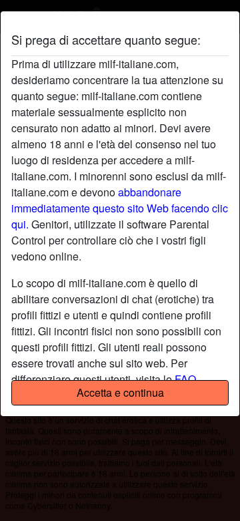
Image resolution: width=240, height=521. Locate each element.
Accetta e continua (120, 392)
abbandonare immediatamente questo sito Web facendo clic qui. (119, 208)
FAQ (185, 379)
